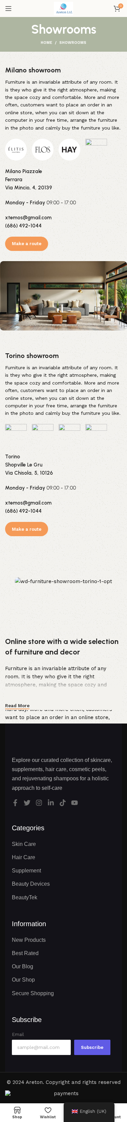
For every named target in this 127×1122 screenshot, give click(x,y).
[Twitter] (27, 802)
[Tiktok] (62, 802)
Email (18, 1034)
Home (46, 42)
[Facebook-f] (15, 802)
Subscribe (92, 1047)
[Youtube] (74, 802)
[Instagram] (39, 802)
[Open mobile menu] (8, 8)
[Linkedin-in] (50, 802)
